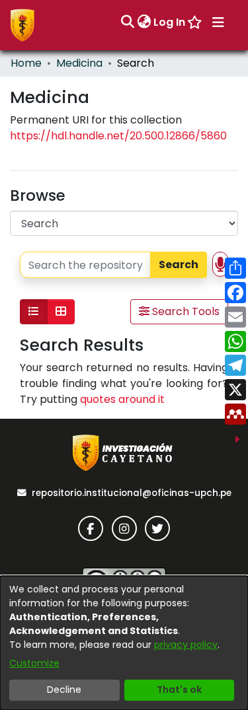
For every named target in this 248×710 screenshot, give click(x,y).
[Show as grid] (61, 311)
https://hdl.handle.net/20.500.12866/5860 (118, 135)
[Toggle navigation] (218, 22)
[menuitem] (144, 22)
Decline (64, 689)
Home (26, 63)
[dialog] (124, 643)
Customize (34, 663)
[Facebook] (90, 528)
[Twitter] (157, 528)
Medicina (79, 63)
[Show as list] (34, 311)
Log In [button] (169, 22)
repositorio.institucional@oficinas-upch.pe (131, 493)
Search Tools (184, 311)
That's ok (179, 689)
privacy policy (186, 644)
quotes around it (122, 399)
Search (178, 264)
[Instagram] (124, 528)
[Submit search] (127, 22)
